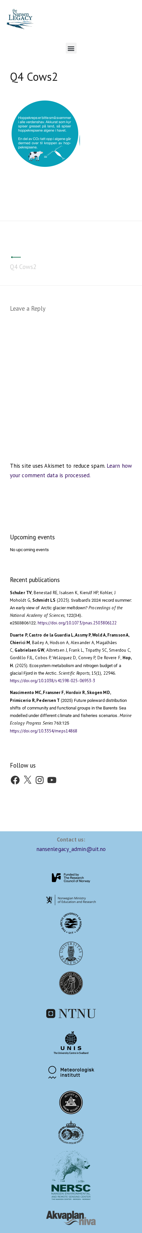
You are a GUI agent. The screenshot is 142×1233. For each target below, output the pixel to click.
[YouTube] (52, 779)
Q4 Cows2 (23, 267)
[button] (71, 48)
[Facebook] (15, 779)
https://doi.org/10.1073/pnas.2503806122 (77, 623)
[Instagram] (39, 779)
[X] (27, 779)
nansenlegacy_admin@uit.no (71, 849)
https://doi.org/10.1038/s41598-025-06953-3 (52, 681)
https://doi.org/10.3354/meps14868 (43, 731)
